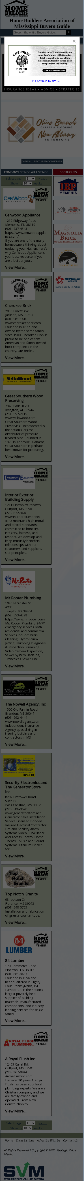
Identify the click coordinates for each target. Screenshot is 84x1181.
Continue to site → (45, 81)
